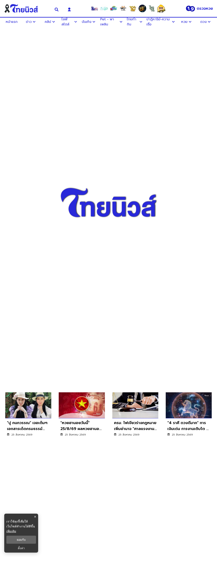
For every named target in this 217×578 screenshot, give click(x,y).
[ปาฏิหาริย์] (142, 8)
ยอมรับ (21, 539)
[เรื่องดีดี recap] (104, 8)
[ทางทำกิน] (132, 8)
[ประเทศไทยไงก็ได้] (161, 8)
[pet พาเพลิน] (123, 8)
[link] (28, 417)
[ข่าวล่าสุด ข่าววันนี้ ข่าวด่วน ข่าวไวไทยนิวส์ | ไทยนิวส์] (26, 8)
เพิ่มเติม (11, 531)
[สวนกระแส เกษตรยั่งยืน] (151, 8)
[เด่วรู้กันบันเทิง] (113, 8)
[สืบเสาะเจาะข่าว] (94, 8)
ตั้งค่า (21, 548)
